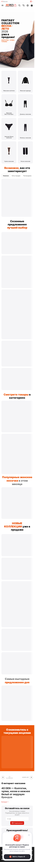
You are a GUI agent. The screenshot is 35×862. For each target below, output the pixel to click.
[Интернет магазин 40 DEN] (11, 5)
